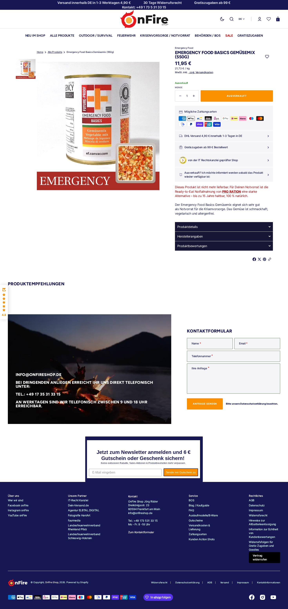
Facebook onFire (18, 505)
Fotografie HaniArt (79, 515)
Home (40, 52)
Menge (179, 87)
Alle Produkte (55, 52)
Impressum (256, 510)
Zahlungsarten (197, 534)
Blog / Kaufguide (199, 505)
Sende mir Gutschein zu (181, 472)
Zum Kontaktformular (141, 532)
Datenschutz (257, 505)
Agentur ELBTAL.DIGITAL (83, 510)
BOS (191, 500)
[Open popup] (267, 136)
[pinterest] (265, 259)
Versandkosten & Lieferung (199, 527)
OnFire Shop (51, 582)
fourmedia (74, 520)
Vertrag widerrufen (260, 557)
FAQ (191, 510)
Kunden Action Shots (202, 539)
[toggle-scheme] (222, 19)
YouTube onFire (17, 515)
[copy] (270, 259)
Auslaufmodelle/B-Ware (203, 515)
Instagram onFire (18, 510)
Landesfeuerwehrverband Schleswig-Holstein (84, 536)
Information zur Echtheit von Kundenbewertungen (263, 533)
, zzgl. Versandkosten (200, 72)
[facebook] (255, 259)
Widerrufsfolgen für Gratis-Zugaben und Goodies (261, 545)
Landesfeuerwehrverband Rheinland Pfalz (84, 527)
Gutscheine (196, 520)
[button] (231, 19)
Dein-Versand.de (78, 505)
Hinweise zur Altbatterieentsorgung (262, 522)
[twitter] (260, 259)
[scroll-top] (279, 600)
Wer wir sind (15, 500)
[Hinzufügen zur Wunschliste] (267, 56)
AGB (251, 500)
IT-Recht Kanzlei (78, 500)
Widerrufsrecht (258, 515)
